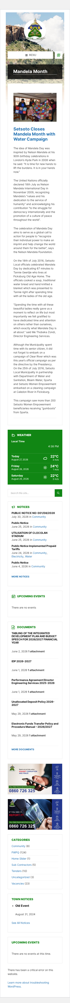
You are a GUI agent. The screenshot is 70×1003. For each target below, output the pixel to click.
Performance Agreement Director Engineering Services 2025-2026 (33, 681)
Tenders (16, 870)
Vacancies (18, 883)
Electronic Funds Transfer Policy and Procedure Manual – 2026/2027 (35, 725)
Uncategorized (21, 877)
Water (28, 556)
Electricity (18, 556)
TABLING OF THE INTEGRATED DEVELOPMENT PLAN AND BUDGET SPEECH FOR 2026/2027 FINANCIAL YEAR (35, 638)
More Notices (20, 576)
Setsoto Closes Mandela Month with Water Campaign (34, 134)
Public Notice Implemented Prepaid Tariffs (34, 547)
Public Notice (20, 522)
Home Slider (19, 858)
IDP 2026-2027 (21, 661)
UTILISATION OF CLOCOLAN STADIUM (29, 534)
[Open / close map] (58, 55)
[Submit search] (58, 493)
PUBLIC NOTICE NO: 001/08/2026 (33, 513)
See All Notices (21, 922)
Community (39, 516)
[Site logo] (35, 44)
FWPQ (15, 852)
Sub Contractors (22, 864)
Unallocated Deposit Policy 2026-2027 (33, 703)
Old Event (22, 906)
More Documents (23, 749)
